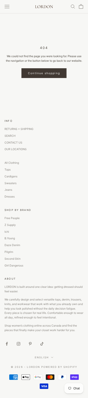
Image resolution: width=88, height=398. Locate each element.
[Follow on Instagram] (18, 344)
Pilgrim (9, 252)
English (42, 357)
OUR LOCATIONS (16, 149)
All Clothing (12, 162)
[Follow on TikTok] (42, 344)
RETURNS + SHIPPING (19, 129)
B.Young (10, 238)
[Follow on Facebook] (7, 344)
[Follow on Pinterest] (30, 344)
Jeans (8, 189)
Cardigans (11, 176)
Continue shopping (44, 73)
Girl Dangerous (14, 265)
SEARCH (10, 135)
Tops (8, 169)
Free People (12, 218)
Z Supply (10, 225)
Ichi (7, 231)
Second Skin (13, 258)
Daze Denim (12, 245)
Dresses (10, 196)
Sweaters (10, 183)
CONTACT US (13, 142)
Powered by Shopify (59, 367)
